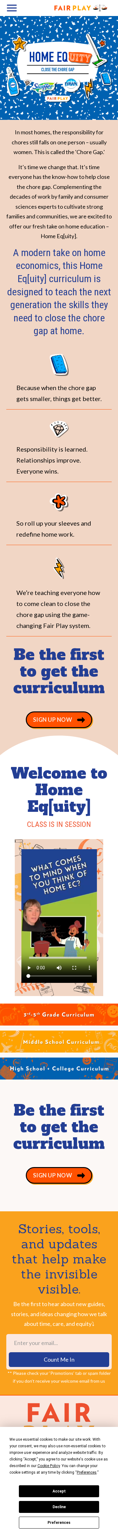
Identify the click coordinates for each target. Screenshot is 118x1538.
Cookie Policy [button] (48, 1466)
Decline (59, 1507)
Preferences (59, 1522)
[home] (70, 8)
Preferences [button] (87, 1472)
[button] (14, 8)
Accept (59, 1491)
